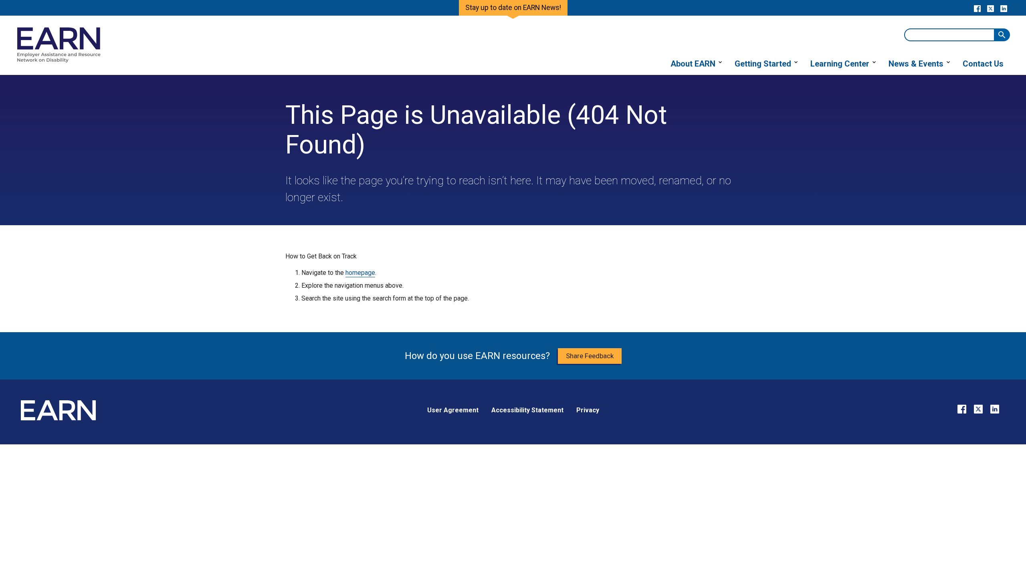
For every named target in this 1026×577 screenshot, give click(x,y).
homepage (360, 272)
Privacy (587, 410)
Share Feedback (590, 356)
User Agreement (453, 410)
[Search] (1002, 34)
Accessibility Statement (527, 410)
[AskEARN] (58, 61)
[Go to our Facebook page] (977, 8)
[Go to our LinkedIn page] (1004, 8)
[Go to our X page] (990, 8)
